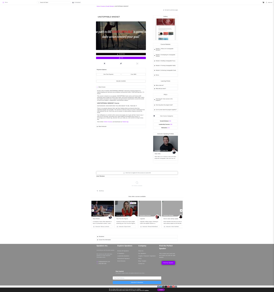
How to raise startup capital (170, 218)
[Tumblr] (171, 287)
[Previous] (93, 210)
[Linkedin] (161, 287)
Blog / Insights (142, 261)
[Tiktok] (176, 287)
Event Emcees (121, 261)
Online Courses (108, 121)
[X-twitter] (166, 287)
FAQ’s (140, 258)
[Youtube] (173, 287)
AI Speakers (120, 253)
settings (146, 290)
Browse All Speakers (123, 251)
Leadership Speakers (123, 256)
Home (98, 6)
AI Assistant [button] (77, 2)
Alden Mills (157, 153)
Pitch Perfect (96, 218)
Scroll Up (101, 190)
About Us (140, 251)
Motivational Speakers (123, 258)
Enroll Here (122, 54)
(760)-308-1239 (102, 263)
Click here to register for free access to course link (138, 172)
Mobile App (126, 121)
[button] (263, 2)
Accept (161, 289)
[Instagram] (163, 287)
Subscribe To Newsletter (137, 282)
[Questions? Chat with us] (121, 63)
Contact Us (141, 263)
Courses (103, 6)
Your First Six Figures (122, 218)
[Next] (181, 210)
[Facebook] (158, 287)
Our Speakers (142, 253)
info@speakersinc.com (104, 261)
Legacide (142, 218)
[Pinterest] (168, 287)
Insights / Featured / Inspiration (147, 256)
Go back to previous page (171, 10)
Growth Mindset (110, 6)
